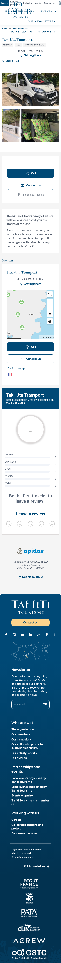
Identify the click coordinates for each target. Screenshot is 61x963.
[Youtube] (22, 634)
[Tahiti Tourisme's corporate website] (19, 13)
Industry (27, 3)
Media (37, 3)
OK (45, 704)
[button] (48, 11)
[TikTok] (38, 634)
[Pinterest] (46, 634)
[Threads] (55, 634)
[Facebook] (6, 634)
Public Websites (34, 866)
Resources (49, 3)
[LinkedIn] (30, 634)
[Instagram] (14, 634)
